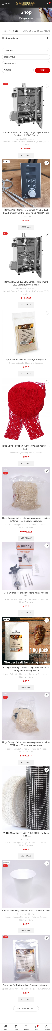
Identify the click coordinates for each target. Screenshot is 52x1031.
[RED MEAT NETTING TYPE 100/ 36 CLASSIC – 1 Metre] (26, 411)
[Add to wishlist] (46, 85)
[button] (26, 155)
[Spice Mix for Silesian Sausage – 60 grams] (26, 333)
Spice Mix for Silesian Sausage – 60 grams (26, 359)
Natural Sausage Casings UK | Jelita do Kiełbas (25, 525)
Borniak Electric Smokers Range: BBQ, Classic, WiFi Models (26, 143)
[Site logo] (26, 4)
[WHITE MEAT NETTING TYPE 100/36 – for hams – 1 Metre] (26, 798)
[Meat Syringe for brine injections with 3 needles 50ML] (26, 566)
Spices (12, 363)
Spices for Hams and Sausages (29, 363)
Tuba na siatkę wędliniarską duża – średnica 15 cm (26, 910)
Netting (24, 453)
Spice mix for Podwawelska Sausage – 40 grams (26, 985)
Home (5, 31)
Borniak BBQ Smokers (25, 139)
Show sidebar (11, 38)
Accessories (26, 217)
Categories (25, 18)
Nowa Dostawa (35, 453)
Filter (42, 70)
